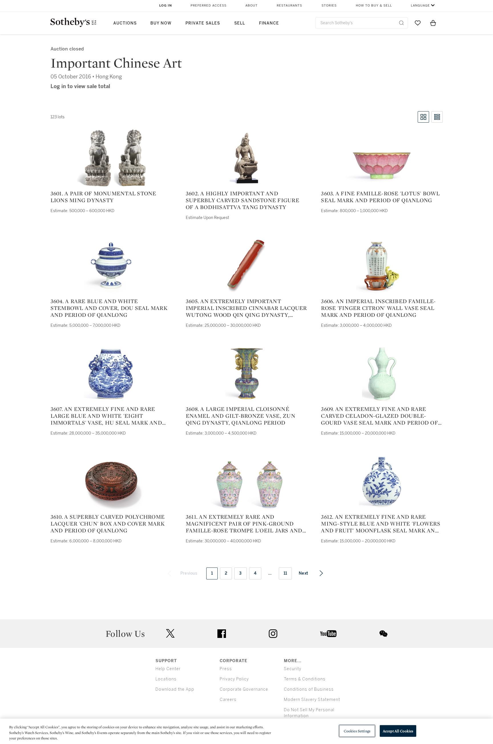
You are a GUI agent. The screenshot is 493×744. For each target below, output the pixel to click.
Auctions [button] (125, 23)
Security (292, 668)
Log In (165, 5)
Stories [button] (329, 5)
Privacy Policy (234, 679)
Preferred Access (209, 5)
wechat (383, 634)
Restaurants (289, 5)
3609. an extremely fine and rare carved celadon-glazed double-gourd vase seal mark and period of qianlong (379, 416)
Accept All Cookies (398, 730)
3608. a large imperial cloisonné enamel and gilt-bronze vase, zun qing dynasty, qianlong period (240, 416)
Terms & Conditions (305, 679)
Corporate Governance (244, 689)
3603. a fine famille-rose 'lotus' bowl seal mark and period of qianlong (380, 197)
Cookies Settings (357, 730)
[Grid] (423, 117)
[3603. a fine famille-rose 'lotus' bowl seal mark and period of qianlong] (382, 165)
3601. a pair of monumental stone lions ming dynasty (103, 197)
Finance (269, 23)
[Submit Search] (401, 23)
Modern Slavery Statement (312, 699)
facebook (221, 633)
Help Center (168, 668)
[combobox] (361, 23)
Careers (228, 699)
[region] (246, 731)
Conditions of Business (309, 689)
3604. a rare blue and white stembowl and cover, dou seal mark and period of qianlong (108, 308)
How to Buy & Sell (374, 5)
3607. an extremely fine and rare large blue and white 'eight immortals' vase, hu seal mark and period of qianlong (106, 416)
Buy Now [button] (160, 23)
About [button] (251, 5)
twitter (170, 633)
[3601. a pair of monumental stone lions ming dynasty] (111, 157)
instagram (273, 633)
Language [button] (420, 5)
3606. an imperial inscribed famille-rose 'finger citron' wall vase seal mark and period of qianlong (378, 308)
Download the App (174, 689)
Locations (166, 679)
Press (226, 668)
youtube (328, 633)
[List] (437, 117)
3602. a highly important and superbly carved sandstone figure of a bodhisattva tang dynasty (242, 200)
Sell (239, 23)
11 (285, 573)
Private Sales (202, 23)
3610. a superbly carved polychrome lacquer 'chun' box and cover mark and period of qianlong (107, 523)
